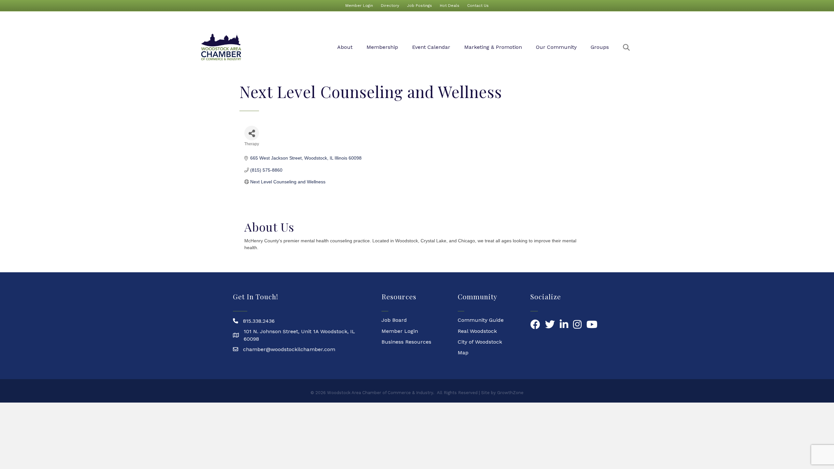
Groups (600, 47)
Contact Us (478, 5)
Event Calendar (431, 47)
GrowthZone (510, 392)
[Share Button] (251, 133)
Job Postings (419, 5)
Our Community (556, 47)
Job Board (394, 320)
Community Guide (481, 320)
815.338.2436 (259, 321)
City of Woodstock (480, 342)
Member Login (359, 5)
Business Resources (406, 342)
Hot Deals (449, 5)
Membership (382, 47)
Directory (390, 5)
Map (463, 352)
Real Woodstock (477, 331)
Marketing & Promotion (493, 47)
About (344, 47)
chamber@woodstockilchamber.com (289, 349)
